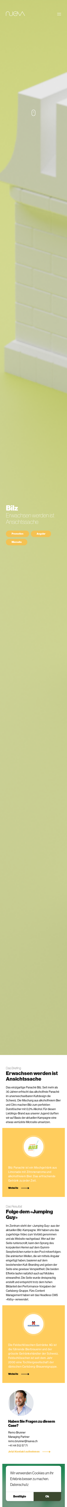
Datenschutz (19, 1485)
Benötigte (19, 1496)
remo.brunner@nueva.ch (23, 1441)
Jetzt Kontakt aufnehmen (24, 1451)
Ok (47, 1496)
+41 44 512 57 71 (18, 1445)
